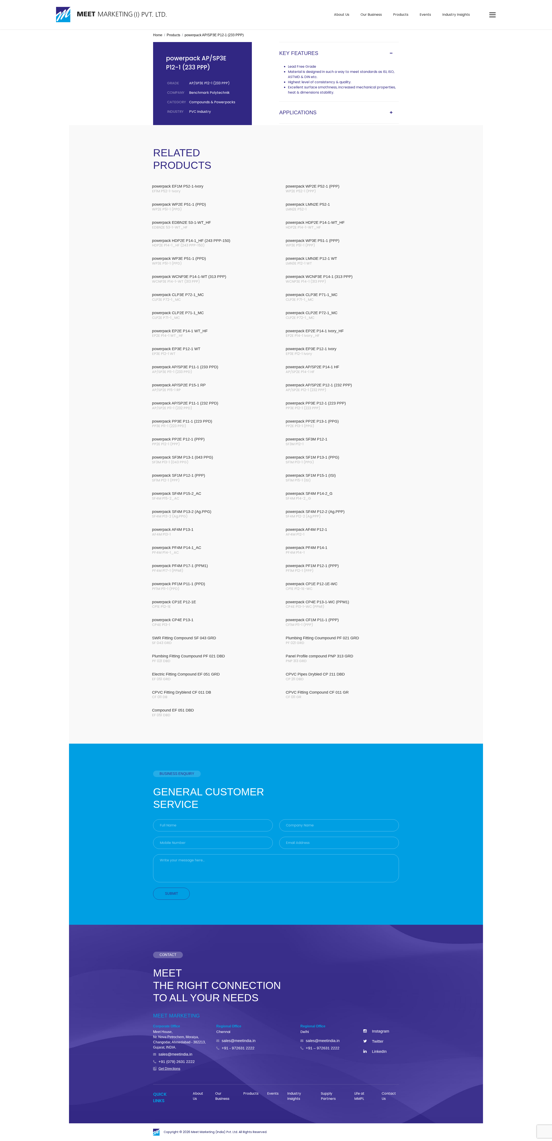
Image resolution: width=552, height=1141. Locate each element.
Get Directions (169, 1068)
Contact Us (389, 1096)
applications (298, 112)
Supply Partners (328, 1096)
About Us (341, 14)
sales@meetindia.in (175, 1054)
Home (157, 35)
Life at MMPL (359, 1096)
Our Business (371, 14)
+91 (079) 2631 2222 (176, 1062)
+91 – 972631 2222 (322, 1048)
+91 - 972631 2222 (238, 1048)
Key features (298, 53)
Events (425, 14)
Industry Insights (456, 14)
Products (400, 14)
